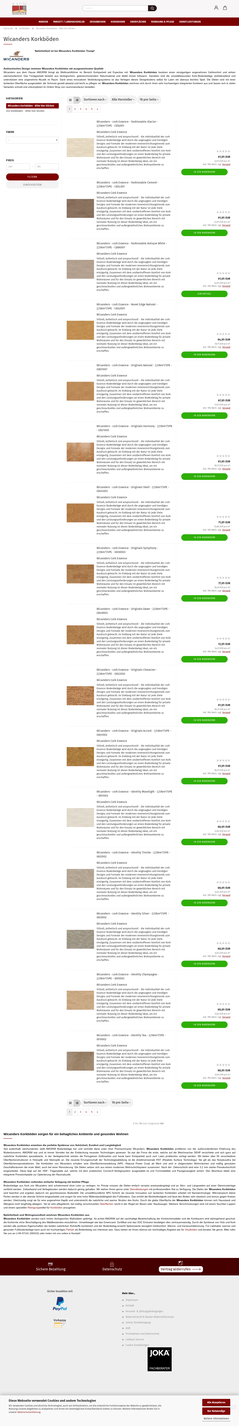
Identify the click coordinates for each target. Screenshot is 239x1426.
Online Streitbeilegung (138, 1322)
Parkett (70, 1229)
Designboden (98, 21)
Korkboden (118, 21)
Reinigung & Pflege (162, 21)
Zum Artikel (204, 294)
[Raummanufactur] (16, 8)
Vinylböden (191, 1229)
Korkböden (56, 1207)
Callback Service (135, 1339)
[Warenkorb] (225, 8)
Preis (10, 160)
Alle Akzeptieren (216, 1402)
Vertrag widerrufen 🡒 (181, 1269)
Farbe (10, 132)
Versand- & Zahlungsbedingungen (144, 1311)
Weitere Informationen (216, 1418)
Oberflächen (138, 21)
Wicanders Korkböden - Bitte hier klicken (31, 105)
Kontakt (130, 1305)
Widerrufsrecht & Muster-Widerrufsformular (150, 1316)
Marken (43, 21)
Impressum (132, 1300)
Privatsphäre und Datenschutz (142, 1333)
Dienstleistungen (190, 21)
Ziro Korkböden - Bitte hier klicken (25, 110)
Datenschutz (112, 1269)
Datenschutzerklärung (28, 1412)
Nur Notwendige (216, 1411)
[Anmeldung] (216, 8)
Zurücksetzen (32, 184)
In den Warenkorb (204, 172)
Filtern (32, 176)
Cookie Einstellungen (137, 1345)
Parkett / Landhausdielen (69, 21)
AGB (128, 1328)
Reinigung (33, 1207)
